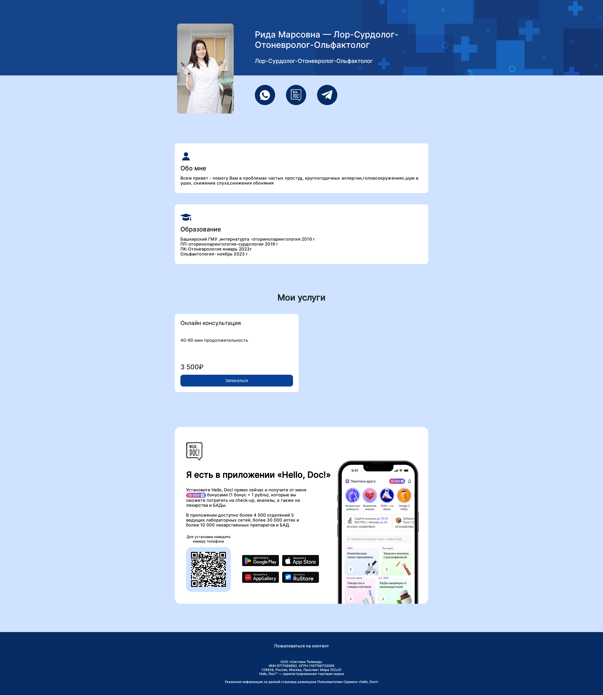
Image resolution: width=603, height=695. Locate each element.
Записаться (236, 380)
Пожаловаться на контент (301, 645)
